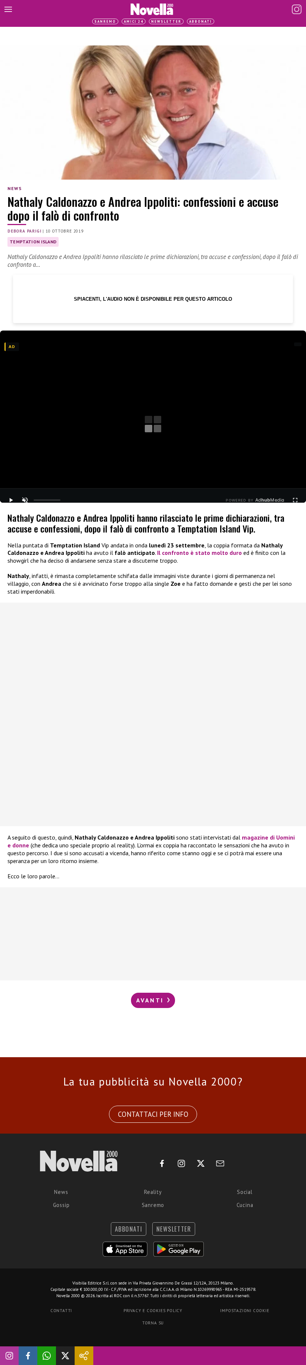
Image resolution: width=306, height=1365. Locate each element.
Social (245, 1191)
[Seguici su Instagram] (9, 1355)
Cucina (245, 1204)
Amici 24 (133, 21)
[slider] (47, 500)
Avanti (151, 1000)
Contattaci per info (153, 1114)
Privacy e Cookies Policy (153, 1310)
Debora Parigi (24, 231)
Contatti (61, 1310)
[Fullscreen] (295, 500)
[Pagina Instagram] (296, 9)
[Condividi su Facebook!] (28, 1355)
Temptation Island (33, 241)
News (14, 188)
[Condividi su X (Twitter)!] (65, 1355)
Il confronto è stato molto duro (199, 552)
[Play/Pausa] (10, 500)
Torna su (153, 1322)
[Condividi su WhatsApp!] (46, 1355)
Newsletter (166, 21)
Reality (153, 1191)
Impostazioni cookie (244, 1310)
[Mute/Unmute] (25, 500)
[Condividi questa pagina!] (84, 1355)
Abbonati (200, 21)
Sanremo (105, 21)
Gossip (61, 1204)
